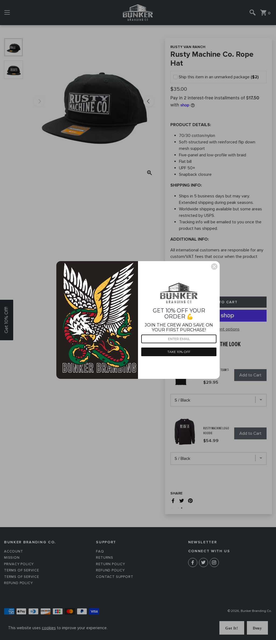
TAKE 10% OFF (178, 352)
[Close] (214, 266)
